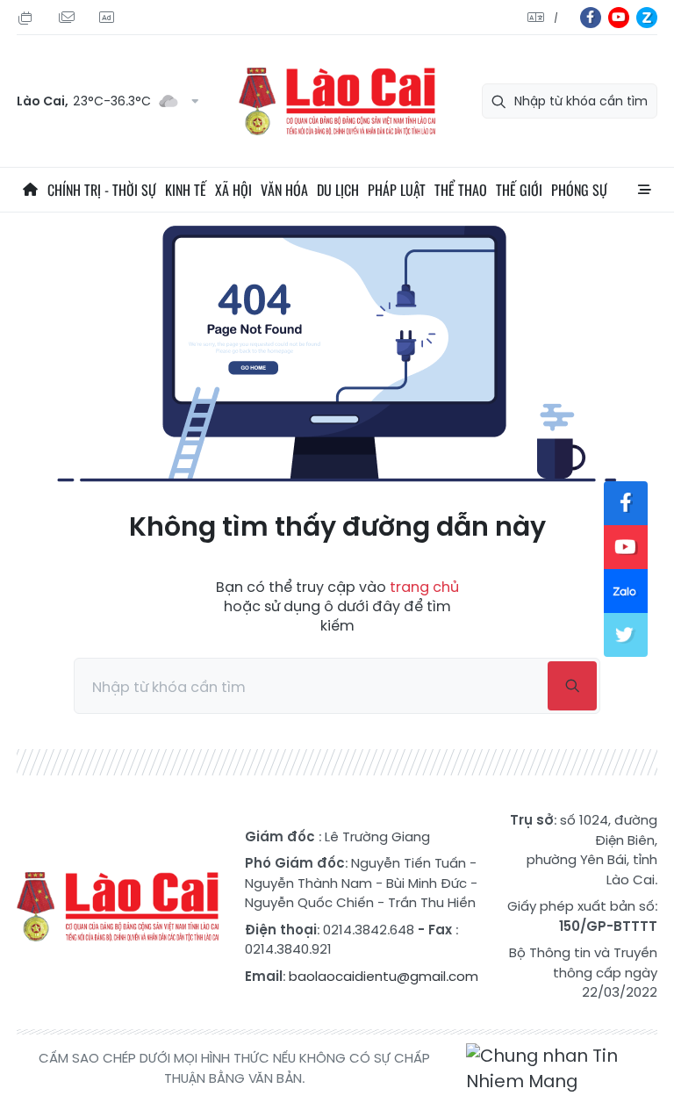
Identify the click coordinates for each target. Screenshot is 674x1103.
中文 (556, 18)
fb (590, 17)
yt (618, 17)
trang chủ (424, 587)
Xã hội (233, 189)
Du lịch (338, 189)
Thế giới (519, 189)
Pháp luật (397, 189)
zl (646, 17)
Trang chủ (30, 190)
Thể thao (460, 189)
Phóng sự (579, 189)
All (644, 190)
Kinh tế (185, 189)
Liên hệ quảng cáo (108, 18)
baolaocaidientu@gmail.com (383, 976)
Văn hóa (284, 189)
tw (626, 635)
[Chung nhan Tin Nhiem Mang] (561, 1069)
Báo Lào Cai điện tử (337, 101)
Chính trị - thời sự (101, 189)
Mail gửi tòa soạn (68, 18)
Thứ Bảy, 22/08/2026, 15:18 (28, 18)
